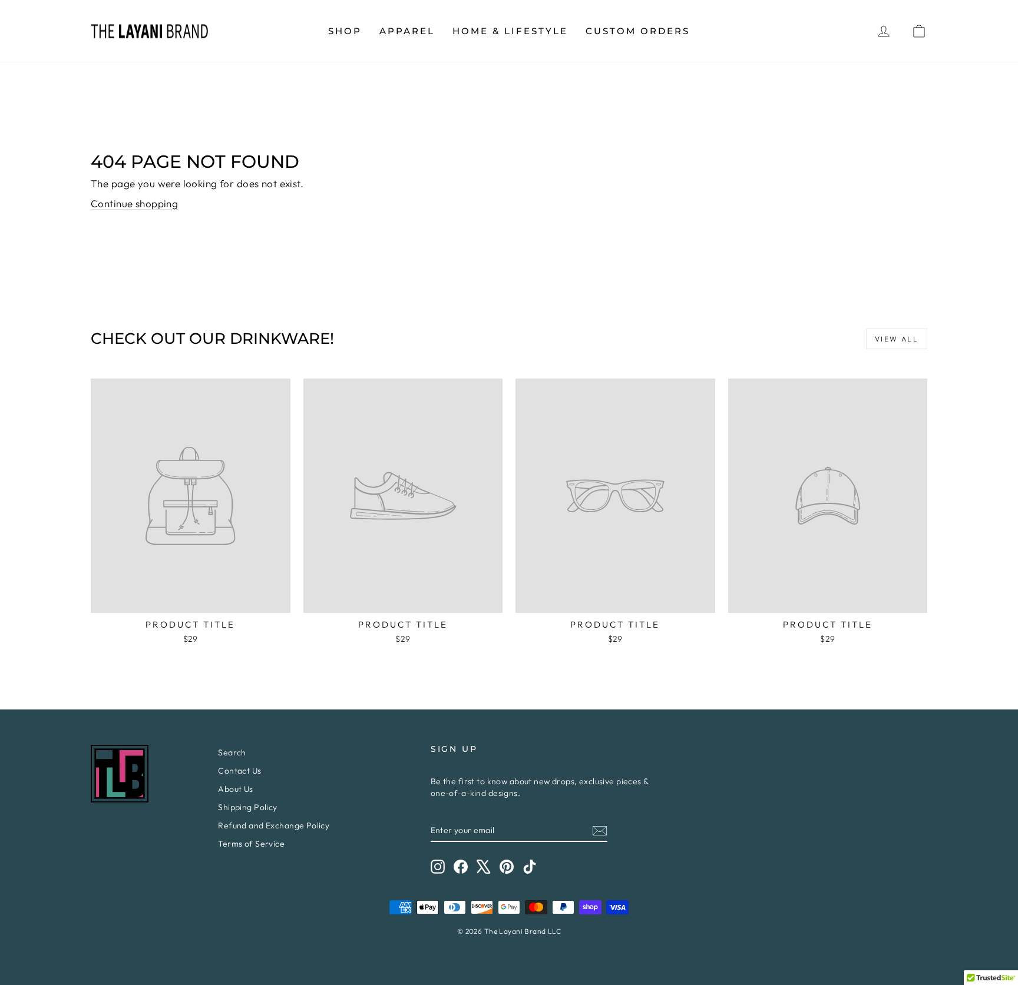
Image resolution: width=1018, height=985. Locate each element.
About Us (235, 789)
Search (232, 752)
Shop (345, 31)
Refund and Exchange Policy (273, 825)
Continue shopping (134, 203)
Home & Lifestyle (510, 31)
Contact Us (239, 770)
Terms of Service (251, 843)
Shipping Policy (247, 807)
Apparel (407, 31)
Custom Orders (638, 31)
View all (896, 338)
